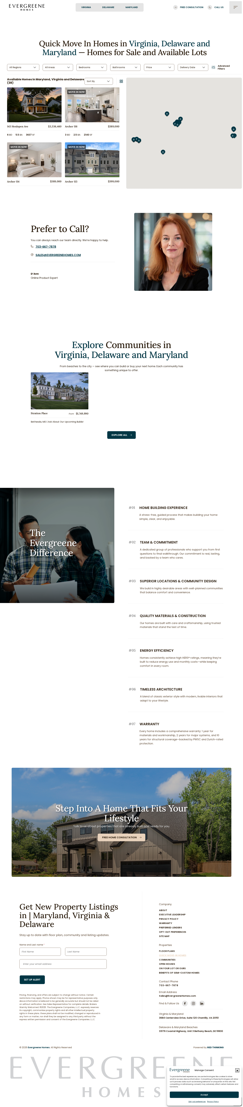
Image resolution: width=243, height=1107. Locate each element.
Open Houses (167, 964)
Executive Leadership (172, 914)
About (163, 910)
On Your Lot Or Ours (172, 968)
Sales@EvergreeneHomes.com (177, 996)
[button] (237, 1070)
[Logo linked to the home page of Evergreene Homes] (27, 7)
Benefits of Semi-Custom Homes (179, 972)
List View (121, 81)
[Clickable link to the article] (59, 398)
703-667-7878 (46, 247)
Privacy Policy (213, 1101)
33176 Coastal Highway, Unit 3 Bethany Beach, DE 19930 (191, 1031)
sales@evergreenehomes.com (58, 255)
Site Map (164, 936)
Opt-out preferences (197, 1101)
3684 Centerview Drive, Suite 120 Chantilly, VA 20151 (189, 1017)
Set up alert (32, 979)
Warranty (165, 923)
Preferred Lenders (170, 927)
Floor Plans (167, 951)
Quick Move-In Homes (172, 955)
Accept (204, 1094)
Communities (167, 959)
